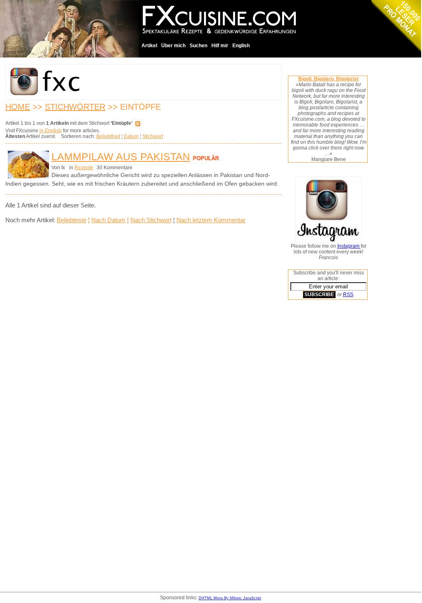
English (241, 45)
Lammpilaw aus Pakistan (120, 156)
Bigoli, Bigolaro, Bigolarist (328, 79)
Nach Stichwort (151, 219)
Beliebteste (71, 219)
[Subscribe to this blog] (138, 123)
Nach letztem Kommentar (211, 219)
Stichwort (152, 136)
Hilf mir (219, 45)
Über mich (173, 45)
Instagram (349, 246)
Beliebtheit (108, 136)
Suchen (198, 45)
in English (50, 130)
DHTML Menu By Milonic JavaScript (230, 598)
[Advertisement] (321, 431)
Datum (131, 136)
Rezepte (83, 167)
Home (17, 106)
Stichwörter (75, 106)
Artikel (149, 45)
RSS (348, 294)
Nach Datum (108, 219)
